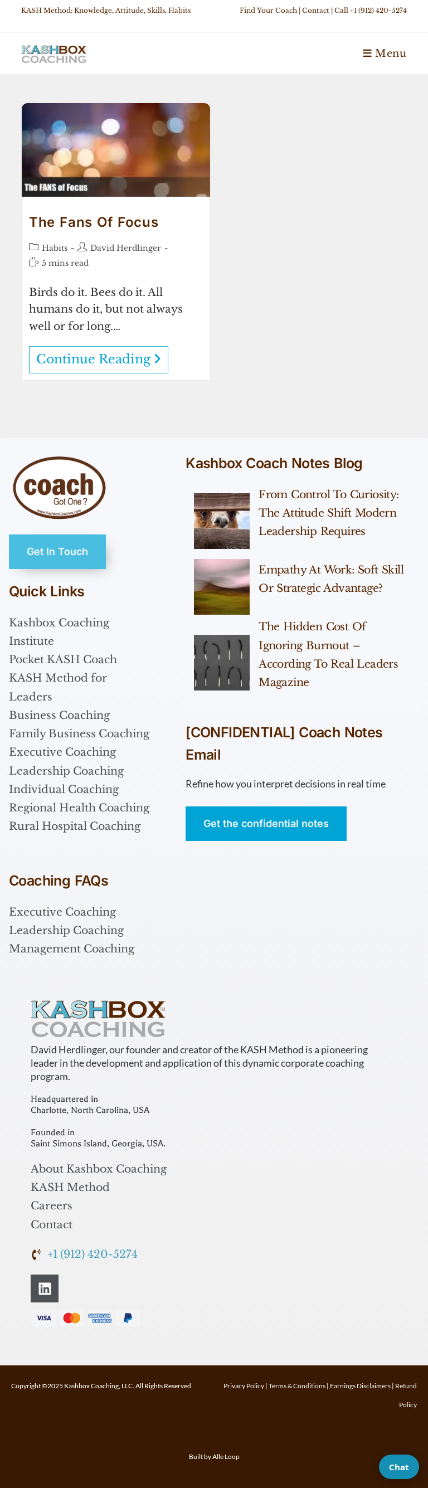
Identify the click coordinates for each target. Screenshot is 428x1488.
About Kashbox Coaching (99, 1169)
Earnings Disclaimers (360, 1386)
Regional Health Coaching (79, 807)
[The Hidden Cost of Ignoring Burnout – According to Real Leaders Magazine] (222, 662)
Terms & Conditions (297, 1386)
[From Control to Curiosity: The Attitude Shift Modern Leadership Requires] (222, 521)
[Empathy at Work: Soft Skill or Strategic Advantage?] (222, 587)
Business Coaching (59, 715)
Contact (315, 10)
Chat (399, 1466)
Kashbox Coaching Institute (59, 632)
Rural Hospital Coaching (74, 826)
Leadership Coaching (66, 771)
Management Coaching (71, 948)
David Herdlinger (125, 248)
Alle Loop (226, 1456)
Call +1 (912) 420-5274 (370, 10)
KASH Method (70, 1187)
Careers (51, 1205)
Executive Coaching (62, 752)
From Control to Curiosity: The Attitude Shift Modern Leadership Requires (328, 513)
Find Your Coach (268, 10)
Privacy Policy (243, 1386)
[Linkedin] (45, 1288)
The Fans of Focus (93, 222)
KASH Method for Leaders (58, 687)
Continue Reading (102, 356)
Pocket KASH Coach (63, 659)
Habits (54, 248)
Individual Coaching (64, 789)
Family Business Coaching (79, 733)
